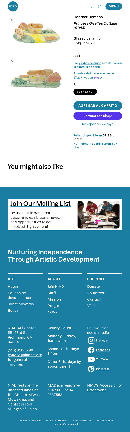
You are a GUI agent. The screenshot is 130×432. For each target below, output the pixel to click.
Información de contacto (66, 424)
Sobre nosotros (21, 304)
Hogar (13, 286)
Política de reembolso (31, 421)
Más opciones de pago (98, 124)
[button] (90, 6)
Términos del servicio (82, 421)
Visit (91, 306)
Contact (94, 299)
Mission (54, 299)
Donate (93, 286)
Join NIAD (56, 286)
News (52, 312)
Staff (52, 293)
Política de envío (105, 421)
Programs (56, 306)
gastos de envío (90, 63)
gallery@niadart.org (25, 355)
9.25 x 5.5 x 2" (85, 91)
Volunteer (96, 293)
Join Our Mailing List (40, 203)
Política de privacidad (57, 421)
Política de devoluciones (19, 295)
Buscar (14, 310)
